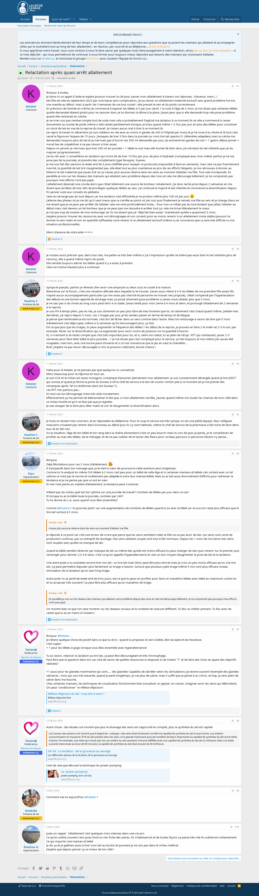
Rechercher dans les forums (59, 25)
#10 (237, 827)
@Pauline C (64, 508)
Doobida (31, 810)
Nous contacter (160, 885)
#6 (237, 453)
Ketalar (24, 78)
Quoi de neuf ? (61, 19)
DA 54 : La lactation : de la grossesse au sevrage (79, 751)
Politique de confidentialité (202, 885)
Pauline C (31, 301)
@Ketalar (63, 636)
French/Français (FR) (53, 885)
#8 (237, 720)
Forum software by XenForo (129, 892)
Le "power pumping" (74, 771)
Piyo (31, 473)
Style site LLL (28, 885)
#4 (237, 363)
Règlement (177, 885)
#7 (237, 629)
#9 (237, 790)
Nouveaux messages (29, 25)
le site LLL (48, 58)
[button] (74, 19)
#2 (237, 248)
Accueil (25, 19)
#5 (237, 414)
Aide (222, 885)
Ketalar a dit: (56, 522)
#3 (237, 280)
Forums (40, 19)
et (64, 443)
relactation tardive (66, 78)
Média (83, 19)
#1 (237, 86)
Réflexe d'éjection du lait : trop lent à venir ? (76, 694)
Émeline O (31, 847)
